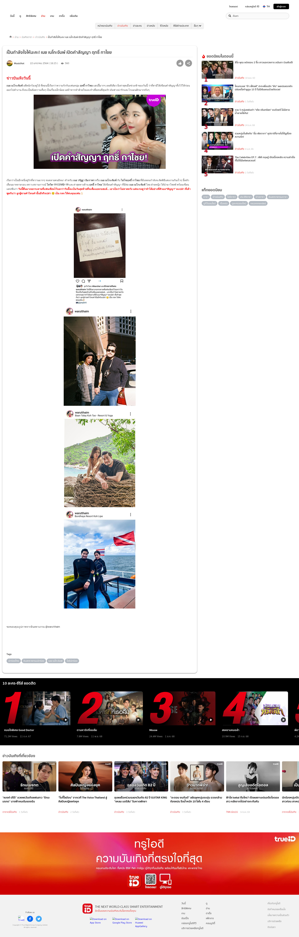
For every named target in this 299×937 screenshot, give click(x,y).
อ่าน (43, 16)
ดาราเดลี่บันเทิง (9, 812)
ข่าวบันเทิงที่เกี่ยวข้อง (18, 756)
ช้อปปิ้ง (185, 918)
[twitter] (39, 919)
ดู (20, 16)
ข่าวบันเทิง (122, 26)
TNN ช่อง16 (232, 812)
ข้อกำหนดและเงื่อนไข (277, 909)
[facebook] (30, 919)
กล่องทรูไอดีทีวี (188, 923)
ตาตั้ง (62, 16)
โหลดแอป (233, 6)
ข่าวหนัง (151, 26)
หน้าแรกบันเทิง (105, 26)
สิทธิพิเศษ (31, 16)
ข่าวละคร (137, 26)
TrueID (19, 6)
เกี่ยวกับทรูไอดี (274, 903)
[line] (21, 919)
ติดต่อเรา (272, 927)
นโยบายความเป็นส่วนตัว (278, 915)
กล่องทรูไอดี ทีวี (252, 6)
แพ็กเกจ (210, 918)
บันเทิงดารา (27, 37)
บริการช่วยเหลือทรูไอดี (192, 928)
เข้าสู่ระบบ (281, 6)
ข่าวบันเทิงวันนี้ (19, 78)
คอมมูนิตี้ (210, 923)
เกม (52, 16)
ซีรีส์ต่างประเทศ (181, 26)
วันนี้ (12, 16)
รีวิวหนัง (164, 26)
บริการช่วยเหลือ (274, 921)
